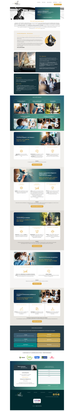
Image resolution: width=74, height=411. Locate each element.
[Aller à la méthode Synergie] (37, 106)
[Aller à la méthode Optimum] (48, 122)
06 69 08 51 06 (58, 4)
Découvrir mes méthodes (48, 17)
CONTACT (60, 2)
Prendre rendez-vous (37, 321)
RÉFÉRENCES (55, 2)
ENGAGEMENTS (49, 2)
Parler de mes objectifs (37, 164)
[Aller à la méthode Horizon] (21, 106)
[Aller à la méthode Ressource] (25, 122)
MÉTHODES (43, 2)
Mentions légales (56, 396)
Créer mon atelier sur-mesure (37, 206)
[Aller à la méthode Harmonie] (52, 106)
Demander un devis (37, 283)
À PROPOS (38, 2)
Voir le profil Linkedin (20, 47)
